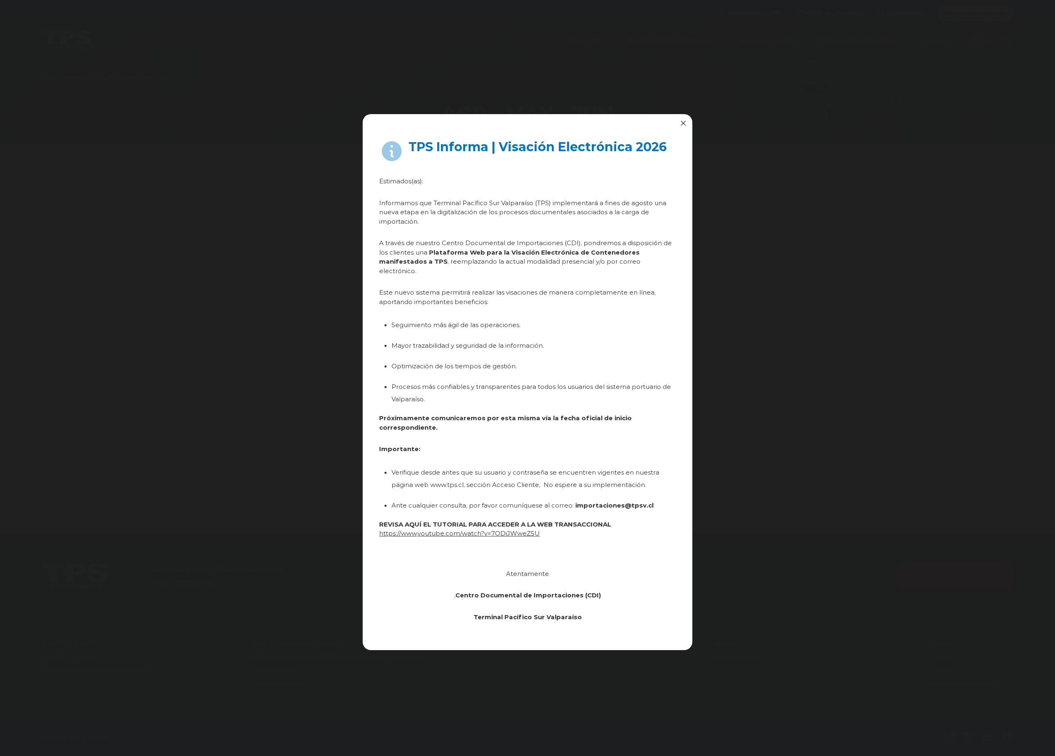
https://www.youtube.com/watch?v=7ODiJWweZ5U (459, 533)
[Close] (683, 123)
